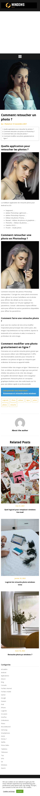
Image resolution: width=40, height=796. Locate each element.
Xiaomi (3, 768)
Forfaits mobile (6, 692)
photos (4, 405)
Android (3, 672)
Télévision (4, 752)
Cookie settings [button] (9, 791)
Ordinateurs (5, 720)
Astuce (3, 679)
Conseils (4, 685)
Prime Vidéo (5, 745)
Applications (5, 676)
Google (3, 698)
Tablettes (4, 749)
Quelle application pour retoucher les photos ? (19, 129)
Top (2, 755)
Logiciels (5, 400)
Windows (4, 765)
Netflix (3, 742)
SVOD (3, 736)
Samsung (4, 730)
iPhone (3, 708)
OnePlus (4, 717)
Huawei (3, 701)
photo (35, 400)
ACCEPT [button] (19, 791)
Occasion (4, 714)
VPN (2, 759)
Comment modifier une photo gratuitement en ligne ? (19, 137)
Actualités (4, 669)
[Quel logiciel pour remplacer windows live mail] (20, 474)
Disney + (4, 739)
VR (2, 762)
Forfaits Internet (6, 688)
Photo (13, 400)
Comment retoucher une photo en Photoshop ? (19, 131)
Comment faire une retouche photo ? (16, 134)
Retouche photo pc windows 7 (20, 654)
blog (2, 682)
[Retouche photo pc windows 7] (20, 619)
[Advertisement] (20, 32)
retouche (13, 405)
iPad (2, 704)
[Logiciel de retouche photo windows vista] (20, 547)
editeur (20, 400)
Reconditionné (6, 727)
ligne (28, 400)
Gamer (3, 695)
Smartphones (5, 733)
